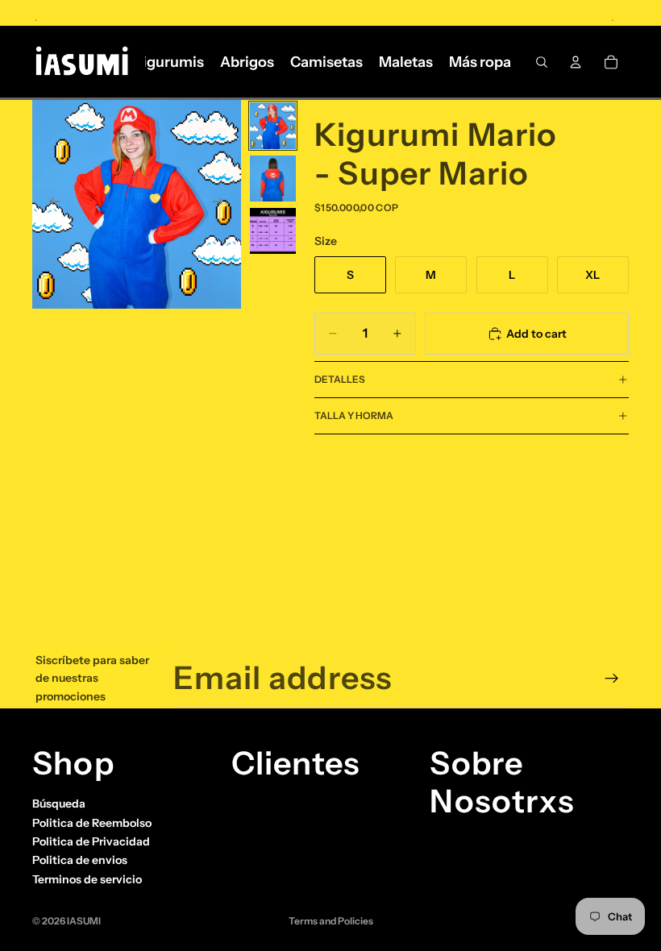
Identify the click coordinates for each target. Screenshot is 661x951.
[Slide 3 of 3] (273, 231)
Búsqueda (58, 803)
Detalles (339, 379)
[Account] (575, 62)
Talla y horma (353, 415)
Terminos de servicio (87, 879)
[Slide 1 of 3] (273, 125)
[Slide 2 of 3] (273, 178)
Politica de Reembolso (92, 823)
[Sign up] (612, 679)
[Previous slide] (50, 204)
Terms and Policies (331, 921)
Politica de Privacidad (91, 841)
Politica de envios (79, 860)
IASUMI (84, 921)
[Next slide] (223, 204)
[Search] (541, 62)
